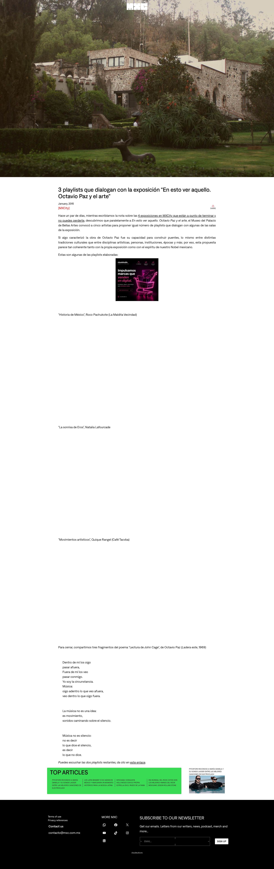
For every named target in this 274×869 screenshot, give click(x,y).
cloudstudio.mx (137, 853)
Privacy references (58, 820)
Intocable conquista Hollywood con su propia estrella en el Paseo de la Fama (130, 782)
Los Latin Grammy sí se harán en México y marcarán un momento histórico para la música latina (98, 782)
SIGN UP (221, 841)
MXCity (64, 208)
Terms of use (54, 816)
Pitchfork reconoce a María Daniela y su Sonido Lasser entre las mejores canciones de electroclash (66, 784)
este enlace (137, 762)
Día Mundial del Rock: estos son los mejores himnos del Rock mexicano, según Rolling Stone (163, 782)
